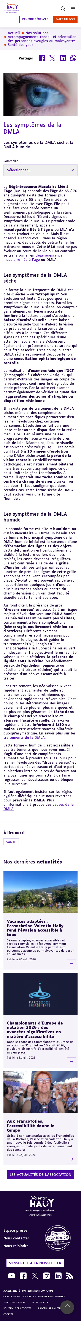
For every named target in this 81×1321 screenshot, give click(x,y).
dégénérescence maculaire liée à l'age (32, 257)
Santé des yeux (20, 45)
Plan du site (40, 1302)
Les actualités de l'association (40, 1174)
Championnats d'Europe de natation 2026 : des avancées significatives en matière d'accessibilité (35, 1030)
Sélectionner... (19, 170)
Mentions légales (14, 1302)
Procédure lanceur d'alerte (55, 1308)
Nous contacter (16, 1238)
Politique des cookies (17, 1308)
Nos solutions (36, 33)
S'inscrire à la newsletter (35, 1263)
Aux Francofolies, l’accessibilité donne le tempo (30, 1125)
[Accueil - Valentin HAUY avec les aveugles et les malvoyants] (40, 1207)
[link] (61, 1238)
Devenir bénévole (35, 19)
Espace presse (15, 1230)
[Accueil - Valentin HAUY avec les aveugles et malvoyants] (11, 8)
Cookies (8, 1314)
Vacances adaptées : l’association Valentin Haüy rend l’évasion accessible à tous (35, 928)
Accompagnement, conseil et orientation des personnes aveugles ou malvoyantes (42, 39)
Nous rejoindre (16, 1246)
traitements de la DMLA (24, 737)
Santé (11, 842)
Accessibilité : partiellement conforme (28, 1290)
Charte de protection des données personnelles (34, 1296)
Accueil (14, 33)
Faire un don (65, 19)
